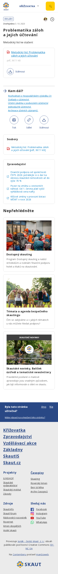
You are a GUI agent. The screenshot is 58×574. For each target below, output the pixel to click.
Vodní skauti (9, 530)
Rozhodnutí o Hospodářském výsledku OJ (29, 95)
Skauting (35, 478)
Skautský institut (12, 489)
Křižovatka (27, 6)
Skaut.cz (12, 462)
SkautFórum (9, 513)
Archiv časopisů (39, 491)
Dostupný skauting (19, 254)
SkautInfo (8, 509)
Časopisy (37, 473)
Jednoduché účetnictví (19, 106)
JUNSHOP (8, 478)
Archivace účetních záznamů (23, 110)
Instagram (41, 513)
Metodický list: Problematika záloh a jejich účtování (28, 54)
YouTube (41, 517)
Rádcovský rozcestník (15, 517)
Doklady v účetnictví (18, 99)
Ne (51, 407)
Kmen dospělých (12, 526)
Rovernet (8, 521)
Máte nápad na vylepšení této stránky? (25, 417)
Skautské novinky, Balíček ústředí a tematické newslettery (28, 370)
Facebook (41, 509)
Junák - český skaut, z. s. (31, 541)
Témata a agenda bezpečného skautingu (27, 313)
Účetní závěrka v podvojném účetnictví (28, 103)
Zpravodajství (17, 436)
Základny (13, 449)
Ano (43, 407)
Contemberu (19, 554)
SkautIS (11, 456)
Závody (7, 493)
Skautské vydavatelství (10, 484)
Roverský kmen (39, 483)
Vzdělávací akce (20, 443)
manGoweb (42, 554)
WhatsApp (41, 522)
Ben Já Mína (37, 487)
